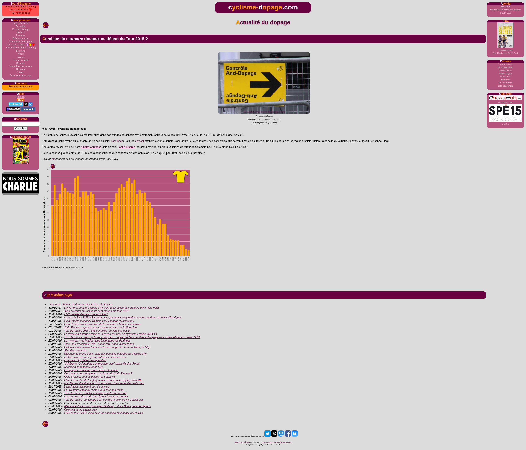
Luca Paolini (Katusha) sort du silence (86, 386)
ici (53, 158)
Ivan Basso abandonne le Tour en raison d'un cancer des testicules (104, 383)
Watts (20, 53)
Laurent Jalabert (505, 70)
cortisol (139, 140)
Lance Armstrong (505, 64)
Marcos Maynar (505, 73)
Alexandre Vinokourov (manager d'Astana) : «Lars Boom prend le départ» (107, 406)
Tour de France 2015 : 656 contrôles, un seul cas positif (97, 330)
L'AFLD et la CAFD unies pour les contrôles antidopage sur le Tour (103, 412)
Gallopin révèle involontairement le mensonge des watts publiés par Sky (107, 347)
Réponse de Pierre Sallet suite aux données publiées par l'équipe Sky (105, 353)
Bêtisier (20, 63)
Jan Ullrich (505, 79)
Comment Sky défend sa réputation (85, 360)
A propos (20, 96)
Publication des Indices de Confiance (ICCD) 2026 (505, 10)
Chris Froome (127, 146)
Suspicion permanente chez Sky (83, 366)
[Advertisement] (263, 279)
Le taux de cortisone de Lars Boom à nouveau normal (96, 396)
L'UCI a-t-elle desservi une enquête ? (86, 314)
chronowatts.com (505, 102)
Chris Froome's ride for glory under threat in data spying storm (101, 380)
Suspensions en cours (20, 86)
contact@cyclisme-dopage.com (276, 442)
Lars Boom (117, 140)
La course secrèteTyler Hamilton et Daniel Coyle (506, 51)
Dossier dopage (20, 29)
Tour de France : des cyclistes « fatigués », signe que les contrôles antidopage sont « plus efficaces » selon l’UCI (132, 337)
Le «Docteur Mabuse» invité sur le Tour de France (93, 389)
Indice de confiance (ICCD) (20, 6)
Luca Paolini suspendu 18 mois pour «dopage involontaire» (99, 320)
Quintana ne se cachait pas (80, 409)
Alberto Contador (91, 146)
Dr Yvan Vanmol (505, 83)
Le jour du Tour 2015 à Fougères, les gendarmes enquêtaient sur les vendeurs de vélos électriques (122, 317)
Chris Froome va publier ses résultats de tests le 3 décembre (100, 327)
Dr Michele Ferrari (505, 67)
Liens (20, 72)
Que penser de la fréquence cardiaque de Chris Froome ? (98, 373)
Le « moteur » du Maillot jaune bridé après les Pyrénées (97, 340)
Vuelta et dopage (20, 12)
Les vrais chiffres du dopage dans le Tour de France (81, 304)
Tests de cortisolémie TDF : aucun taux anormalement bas (99, 343)
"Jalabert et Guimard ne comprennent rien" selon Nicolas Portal (101, 363)
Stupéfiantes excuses (20, 66)
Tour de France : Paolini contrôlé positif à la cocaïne (95, 393)
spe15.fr (505, 124)
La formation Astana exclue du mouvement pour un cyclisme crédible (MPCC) (110, 334)
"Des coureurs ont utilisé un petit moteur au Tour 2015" (96, 311)
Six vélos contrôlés (75, 350)
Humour (20, 69)
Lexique (20, 35)
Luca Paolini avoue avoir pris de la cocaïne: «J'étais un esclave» (102, 324)
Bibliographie (20, 38)
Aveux (20, 56)
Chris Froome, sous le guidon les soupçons (90, 376)
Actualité (20, 26)
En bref (21, 32)
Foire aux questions (20, 75)
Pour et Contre (21, 60)
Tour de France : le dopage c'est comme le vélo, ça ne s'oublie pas (104, 399)
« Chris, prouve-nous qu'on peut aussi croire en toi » (95, 357)
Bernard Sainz (505, 76)
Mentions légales (243, 442)
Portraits (20, 50)
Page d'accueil (21, 23)
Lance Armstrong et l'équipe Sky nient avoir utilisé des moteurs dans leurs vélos (112, 307)
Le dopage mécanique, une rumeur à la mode (91, 370)
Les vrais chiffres (19, 9)
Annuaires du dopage (20, 41)
